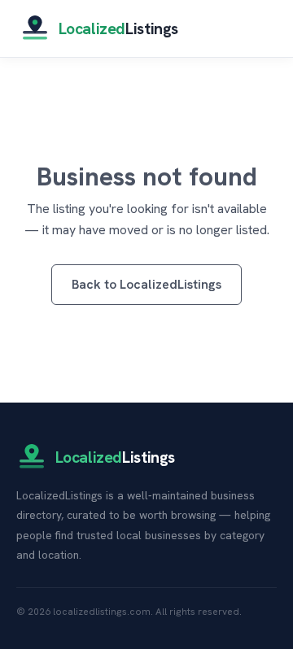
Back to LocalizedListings (146, 284)
